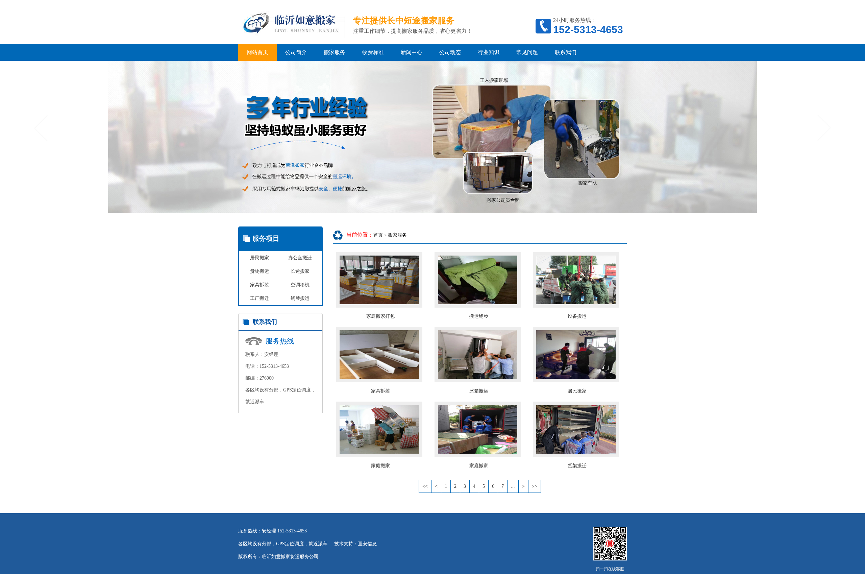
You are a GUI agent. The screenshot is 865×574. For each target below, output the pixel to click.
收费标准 (373, 52)
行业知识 (488, 52)
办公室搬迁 (300, 257)
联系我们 (565, 52)
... (513, 486)
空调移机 (300, 284)
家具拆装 (259, 284)
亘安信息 (367, 543)
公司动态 (450, 52)
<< (425, 486)
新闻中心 (411, 52)
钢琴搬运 (300, 298)
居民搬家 (259, 257)
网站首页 (257, 52)
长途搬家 (300, 271)
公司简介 (296, 52)
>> (534, 486)
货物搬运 (259, 271)
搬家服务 (334, 52)
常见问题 (527, 52)
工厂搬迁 (259, 298)
